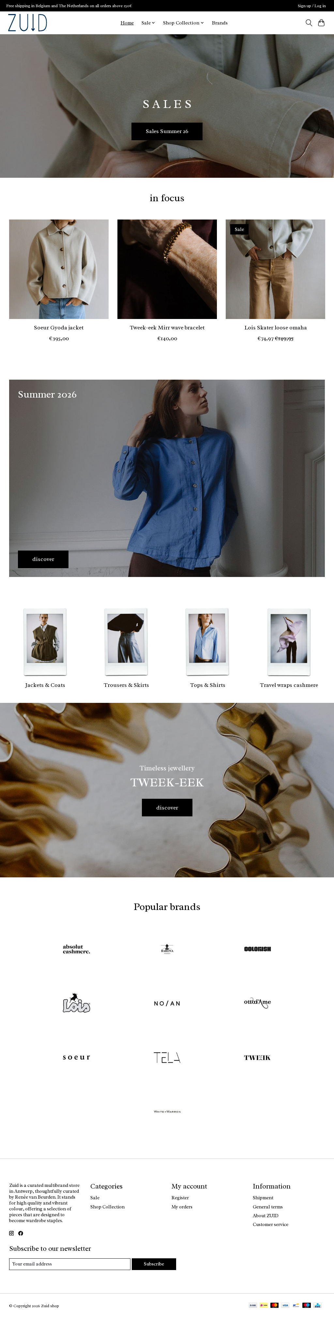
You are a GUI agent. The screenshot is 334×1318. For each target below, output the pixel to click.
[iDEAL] (264, 1306)
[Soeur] (76, 1058)
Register (180, 1198)
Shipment (263, 1198)
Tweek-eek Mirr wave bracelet (167, 327)
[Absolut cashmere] (76, 949)
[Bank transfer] (253, 1306)
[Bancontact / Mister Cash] (296, 1306)
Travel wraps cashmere (289, 685)
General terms (268, 1207)
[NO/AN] (167, 1004)
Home (127, 23)
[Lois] (76, 1004)
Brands (220, 23)
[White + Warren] (167, 1112)
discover (167, 807)
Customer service (270, 1224)
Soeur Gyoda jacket (59, 327)
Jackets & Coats (45, 685)
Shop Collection (107, 1207)
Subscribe (154, 1264)
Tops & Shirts (207, 685)
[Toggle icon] (308, 23)
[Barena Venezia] (167, 949)
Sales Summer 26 (167, 131)
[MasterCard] (274, 1306)
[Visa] (285, 1306)
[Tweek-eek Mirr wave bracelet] (167, 269)
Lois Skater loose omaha (275, 327)
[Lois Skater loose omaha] (275, 269)
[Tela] (167, 1058)
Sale (94, 1198)
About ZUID (266, 1216)
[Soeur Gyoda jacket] (59, 269)
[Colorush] (257, 949)
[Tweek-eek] (257, 1058)
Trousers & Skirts (126, 685)
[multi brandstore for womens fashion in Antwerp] (27, 23)
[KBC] (317, 1306)
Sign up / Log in (312, 5)
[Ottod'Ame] (257, 1004)
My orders (182, 1207)
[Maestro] (306, 1306)
